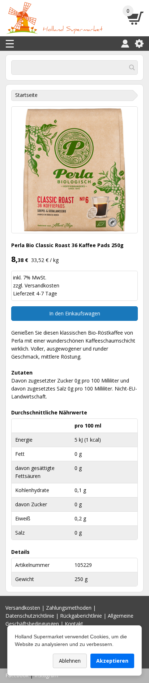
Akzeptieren (112, 660)
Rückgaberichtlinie (81, 615)
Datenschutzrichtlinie (29, 615)
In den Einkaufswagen (74, 313)
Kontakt (74, 623)
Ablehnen (70, 660)
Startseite (26, 94)
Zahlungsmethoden (68, 607)
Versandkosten (42, 285)
